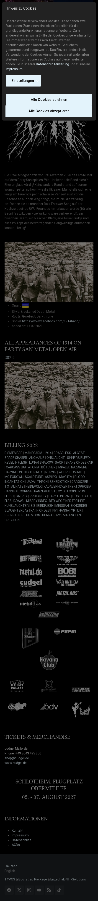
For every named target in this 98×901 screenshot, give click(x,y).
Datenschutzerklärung (52, 64)
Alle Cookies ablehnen (49, 99)
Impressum (14, 69)
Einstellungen (22, 81)
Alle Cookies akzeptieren (49, 111)
